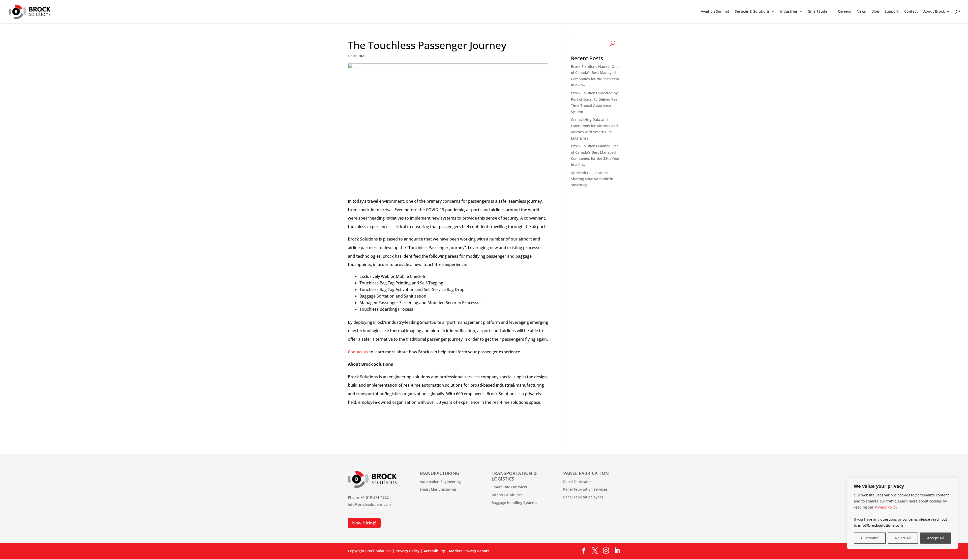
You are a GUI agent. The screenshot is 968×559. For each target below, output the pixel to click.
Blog (875, 12)
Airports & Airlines (507, 494)
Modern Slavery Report (469, 550)
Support (892, 12)
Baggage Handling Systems (514, 502)
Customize (870, 538)
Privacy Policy (886, 507)
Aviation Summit (715, 12)
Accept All (935, 538)
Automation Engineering (440, 481)
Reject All (903, 538)
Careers (844, 12)
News (861, 12)
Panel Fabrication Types (583, 497)
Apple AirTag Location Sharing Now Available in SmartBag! (592, 179)
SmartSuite (817, 12)
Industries (789, 12)
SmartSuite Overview (509, 487)
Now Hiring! (364, 523)
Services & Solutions (752, 12)
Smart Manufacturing (438, 489)
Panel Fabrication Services (585, 489)
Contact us (358, 352)
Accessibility (434, 550)
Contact (911, 12)
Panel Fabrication (578, 481)
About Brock (934, 12)
